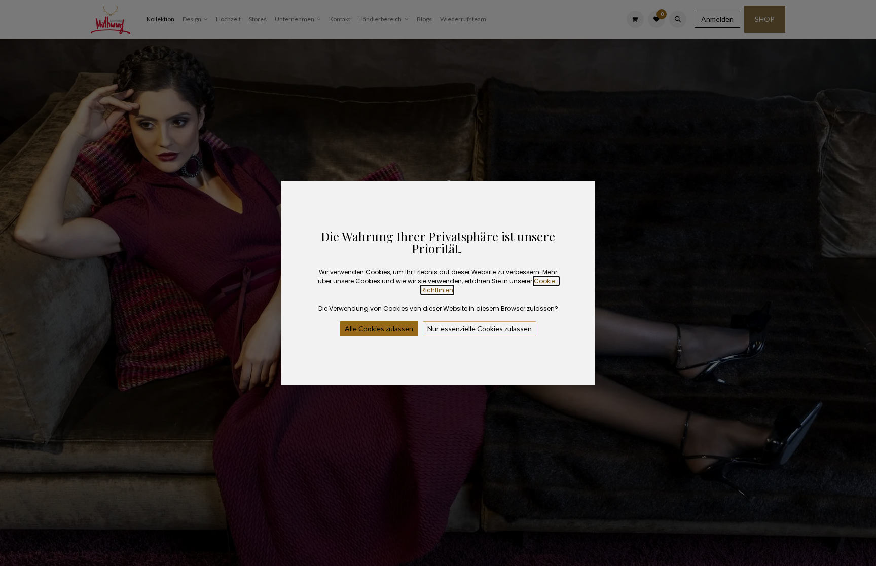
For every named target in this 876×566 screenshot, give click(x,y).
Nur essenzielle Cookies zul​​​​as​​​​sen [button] (479, 328)
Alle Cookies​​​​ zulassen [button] (379, 328)
